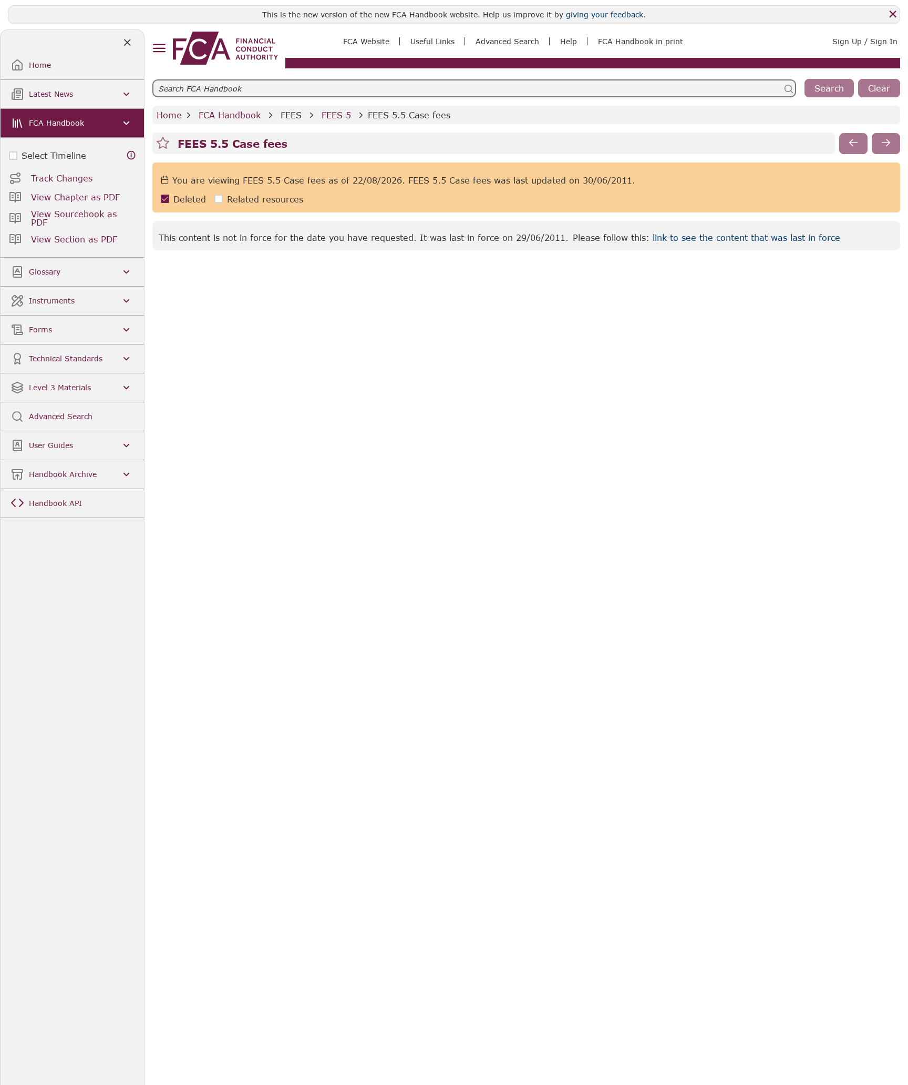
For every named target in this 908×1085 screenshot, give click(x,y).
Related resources (265, 199)
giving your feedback (604, 14)
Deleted (189, 199)
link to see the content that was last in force (746, 237)
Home (169, 115)
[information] (131, 155)
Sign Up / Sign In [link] (864, 41)
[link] (225, 48)
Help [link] (568, 41)
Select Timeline (54, 155)
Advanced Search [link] (507, 41)
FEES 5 (336, 115)
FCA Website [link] (366, 41)
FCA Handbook (229, 115)
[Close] (893, 14)
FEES (291, 115)
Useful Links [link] (432, 41)
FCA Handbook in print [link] (640, 41)
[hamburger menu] (159, 48)
